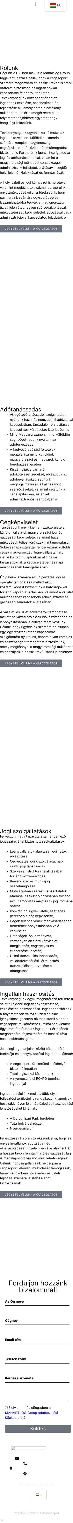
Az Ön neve (14, 1301)
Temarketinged (49, 1513)
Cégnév (11, 1321)
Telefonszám (15, 1359)
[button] (36, 16)
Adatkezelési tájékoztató (36, 1484)
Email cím (13, 1340)
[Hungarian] (37, 1494)
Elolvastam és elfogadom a (31, 1413)
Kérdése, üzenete (19, 1378)
